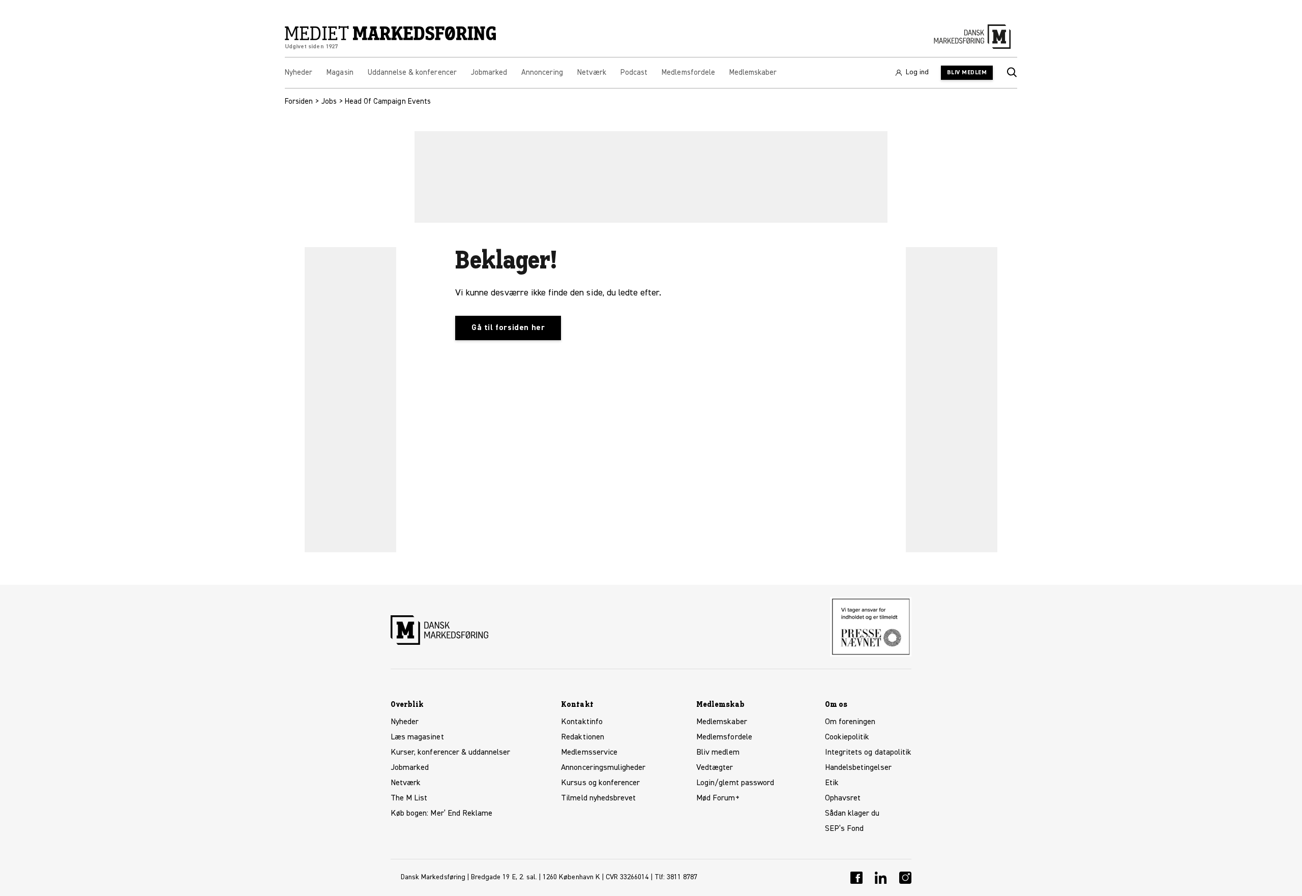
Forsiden (299, 101)
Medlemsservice (589, 753)
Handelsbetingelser (858, 768)
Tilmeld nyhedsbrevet (598, 798)
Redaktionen (582, 737)
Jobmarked (410, 768)
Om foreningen (850, 722)
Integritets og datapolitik (868, 753)
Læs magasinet (417, 737)
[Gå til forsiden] (390, 33)
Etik (832, 783)
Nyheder (405, 722)
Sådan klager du (852, 814)
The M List (409, 798)
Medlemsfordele (724, 737)
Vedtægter (714, 768)
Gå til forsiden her (508, 328)
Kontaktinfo (582, 722)
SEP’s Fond (844, 829)
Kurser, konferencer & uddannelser (451, 753)
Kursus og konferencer (600, 783)
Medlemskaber (721, 722)
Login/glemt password (735, 783)
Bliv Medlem (967, 73)
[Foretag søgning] (1011, 73)
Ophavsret (843, 798)
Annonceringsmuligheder (603, 768)
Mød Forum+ (717, 798)
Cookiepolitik (847, 737)
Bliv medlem (717, 753)
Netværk (406, 783)
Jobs (329, 101)
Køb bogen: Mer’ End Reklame (441, 814)
